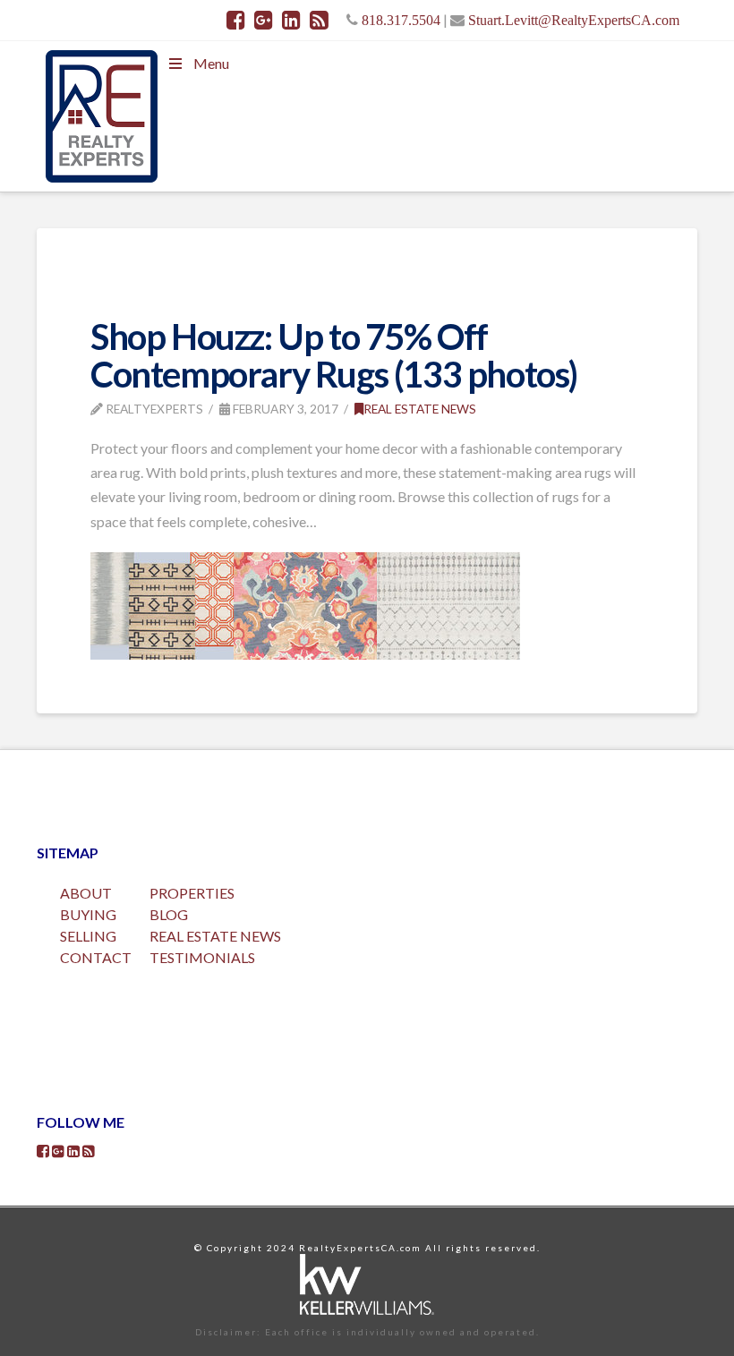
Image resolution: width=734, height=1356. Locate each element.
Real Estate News (419, 408)
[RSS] (319, 19)
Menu (211, 63)
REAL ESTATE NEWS (215, 935)
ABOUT (86, 892)
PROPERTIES (192, 892)
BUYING (88, 914)
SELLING (88, 935)
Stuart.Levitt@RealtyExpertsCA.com (573, 20)
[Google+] (263, 19)
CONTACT (96, 957)
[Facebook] (235, 19)
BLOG (168, 914)
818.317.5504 (401, 20)
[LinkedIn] (291, 19)
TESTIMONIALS (202, 957)
